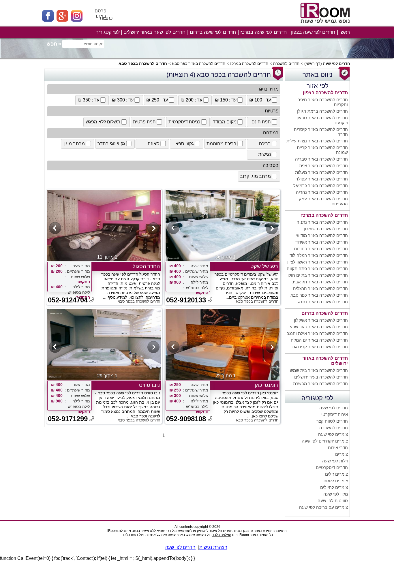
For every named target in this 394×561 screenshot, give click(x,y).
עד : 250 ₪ (157, 99)
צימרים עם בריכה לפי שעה (323, 507)
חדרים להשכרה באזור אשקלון (321, 320)
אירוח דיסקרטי (334, 414)
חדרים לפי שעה (336, 63)
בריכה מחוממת (222, 143)
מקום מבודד (225, 121)
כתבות (106, 18)
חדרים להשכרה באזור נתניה (322, 222)
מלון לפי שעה (335, 494)
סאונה (154, 143)
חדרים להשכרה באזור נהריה (322, 192)
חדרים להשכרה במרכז (249, 63)
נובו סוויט (149, 385)
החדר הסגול (146, 266)
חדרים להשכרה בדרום (324, 313)
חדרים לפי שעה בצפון (313, 32)
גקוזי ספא (184, 143)
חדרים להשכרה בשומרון (326, 228)
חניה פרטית (144, 121)
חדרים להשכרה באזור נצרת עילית (317, 140)
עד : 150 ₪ (226, 99)
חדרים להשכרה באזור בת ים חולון (317, 275)
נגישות (264, 154)
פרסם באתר (100, 13)
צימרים (341, 454)
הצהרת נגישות (213, 547)
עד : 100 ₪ (260, 99)
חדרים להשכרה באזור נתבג (323, 301)
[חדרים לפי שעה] (326, 25)
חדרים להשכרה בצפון (325, 92)
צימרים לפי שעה (333, 434)
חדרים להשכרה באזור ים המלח (319, 340)
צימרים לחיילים (334, 487)
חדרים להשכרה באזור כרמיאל (320, 185)
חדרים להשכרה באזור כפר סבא (198, 63)
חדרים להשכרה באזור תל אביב (320, 281)
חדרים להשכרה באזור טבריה (321, 159)
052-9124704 (68, 300)
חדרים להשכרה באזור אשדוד (321, 242)
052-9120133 (186, 300)
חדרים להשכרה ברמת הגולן (322, 111)
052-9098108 (186, 419)
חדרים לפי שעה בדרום (213, 32)
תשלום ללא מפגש (103, 121)
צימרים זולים (336, 474)
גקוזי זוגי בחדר (111, 143)
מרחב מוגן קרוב (255, 176)
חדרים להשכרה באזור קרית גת (320, 346)
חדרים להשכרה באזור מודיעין (321, 235)
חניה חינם (261, 121)
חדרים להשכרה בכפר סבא (257, 301)
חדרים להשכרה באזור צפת (323, 165)
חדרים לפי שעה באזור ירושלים (154, 32)
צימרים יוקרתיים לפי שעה (325, 440)
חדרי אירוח (338, 447)
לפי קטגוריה (107, 32)
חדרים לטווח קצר (332, 421)
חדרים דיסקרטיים (332, 467)
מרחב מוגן (74, 143)
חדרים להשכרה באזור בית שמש (319, 370)
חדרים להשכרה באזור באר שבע (319, 326)
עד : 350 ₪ (88, 99)
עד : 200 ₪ (191, 99)
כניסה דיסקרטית (184, 121)
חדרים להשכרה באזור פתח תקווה (317, 268)
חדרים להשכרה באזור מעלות (321, 172)
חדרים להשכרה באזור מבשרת (320, 383)
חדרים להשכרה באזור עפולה (321, 178)
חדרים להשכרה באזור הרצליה (320, 288)
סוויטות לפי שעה (333, 500)
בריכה (265, 143)
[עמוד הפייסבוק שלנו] (49, 20)
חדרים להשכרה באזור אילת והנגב (317, 333)
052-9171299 (68, 419)
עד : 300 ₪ (123, 99)
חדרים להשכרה (286, 63)
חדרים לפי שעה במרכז (263, 32)
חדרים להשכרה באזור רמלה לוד (319, 255)
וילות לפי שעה (335, 460)
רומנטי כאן (266, 385)
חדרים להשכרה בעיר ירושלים (321, 376)
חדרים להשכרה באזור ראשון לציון (317, 261)
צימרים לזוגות (335, 480)
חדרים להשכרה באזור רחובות (321, 248)
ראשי (344, 32)
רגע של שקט (264, 266)
